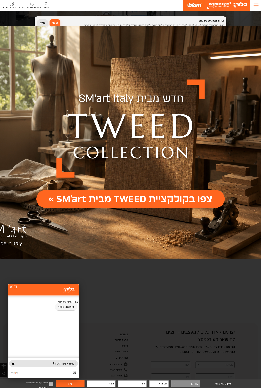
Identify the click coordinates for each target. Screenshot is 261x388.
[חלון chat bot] (43, 331)
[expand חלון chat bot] (15, 287)
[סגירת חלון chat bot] (11, 287)
